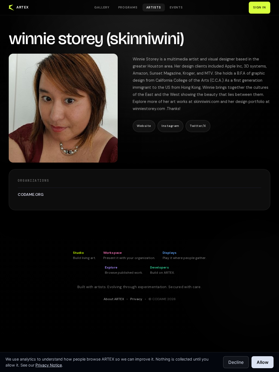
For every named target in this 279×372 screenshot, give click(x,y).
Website (144, 126)
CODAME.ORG (31, 194)
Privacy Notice (48, 365)
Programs (128, 7)
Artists (153, 7)
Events (176, 7)
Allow (262, 362)
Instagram (170, 126)
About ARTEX (114, 299)
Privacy (136, 299)
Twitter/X (198, 126)
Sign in (259, 7)
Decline (236, 362)
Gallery (101, 7)
